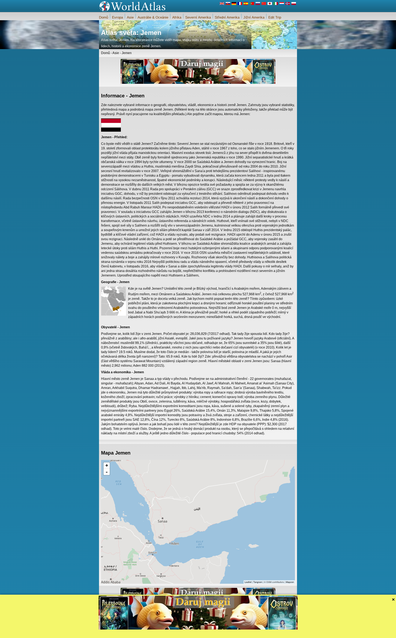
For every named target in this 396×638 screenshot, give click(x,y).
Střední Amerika (227, 17)
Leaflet (248, 582)
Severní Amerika (198, 17)
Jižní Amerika (253, 17)
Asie (130, 17)
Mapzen (290, 582)
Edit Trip (274, 17)
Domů (103, 17)
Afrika (176, 17)
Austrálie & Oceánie (153, 17)
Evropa (117, 17)
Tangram (257, 582)
